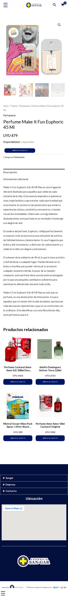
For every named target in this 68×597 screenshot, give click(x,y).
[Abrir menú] (5, 5)
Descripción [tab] (10, 172)
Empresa (10, 484)
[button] (54, 4)
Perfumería (24, 106)
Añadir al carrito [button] (17, 382)
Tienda (13, 106)
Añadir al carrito (19, 150)
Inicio (6, 106)
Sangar (9, 478)
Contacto (11, 491)
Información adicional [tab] (15, 179)
